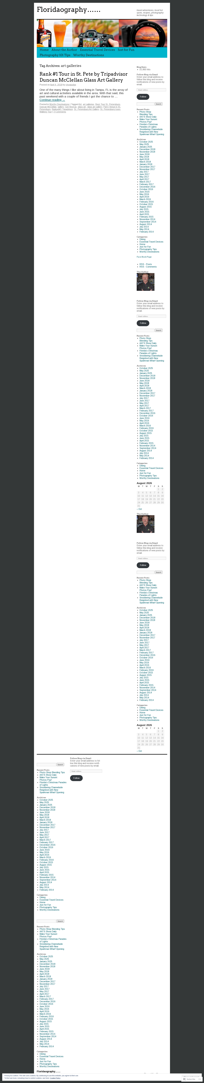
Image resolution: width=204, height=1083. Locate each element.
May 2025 (144, 144)
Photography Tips (148, 249)
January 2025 (145, 147)
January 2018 (145, 164)
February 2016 (146, 202)
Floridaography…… (69, 9)
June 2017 (144, 174)
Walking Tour (46, 112)
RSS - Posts (145, 264)
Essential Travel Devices (97, 49)
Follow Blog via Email (147, 74)
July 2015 (144, 209)
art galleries (88, 104)
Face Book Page (144, 257)
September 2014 (147, 222)
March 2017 (145, 182)
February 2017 (146, 184)
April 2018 (144, 159)
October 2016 (146, 189)
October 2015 (146, 204)
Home (44, 49)
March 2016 (145, 199)
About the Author (64, 49)
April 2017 (144, 179)
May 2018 (144, 157)
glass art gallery (94, 107)
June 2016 (144, 192)
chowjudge (71, 85)
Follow (143, 97)
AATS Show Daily (147, 117)
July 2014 (144, 227)
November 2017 (147, 169)
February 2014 (146, 232)
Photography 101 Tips (55, 55)
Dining (142, 239)
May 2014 (144, 229)
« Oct (139, 508)
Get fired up (71, 107)
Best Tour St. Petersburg (107, 104)
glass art (82, 107)
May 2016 (144, 194)
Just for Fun (126, 49)
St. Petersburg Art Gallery (86, 109)
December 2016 (147, 187)
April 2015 (144, 214)
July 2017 (144, 172)
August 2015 (145, 207)
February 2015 (146, 217)
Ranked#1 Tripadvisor (62, 109)
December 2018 (147, 149)
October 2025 (146, 142)
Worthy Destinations (88, 55)
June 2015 (144, 212)
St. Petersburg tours (110, 109)
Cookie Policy (55, 1078)
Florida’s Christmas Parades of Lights (148, 125)
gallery (61, 107)
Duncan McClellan (48, 107)
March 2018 (145, 162)
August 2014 (145, 224)
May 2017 (144, 177)
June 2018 (144, 154)
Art (80, 104)
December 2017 (147, 167)
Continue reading (52, 99)
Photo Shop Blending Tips (146, 113)
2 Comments (60, 112)
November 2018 (147, 152)
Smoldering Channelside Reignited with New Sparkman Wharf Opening (151, 131)
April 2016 (144, 197)
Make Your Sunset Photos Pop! (148, 120)
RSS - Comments (148, 267)
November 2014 (147, 219)
